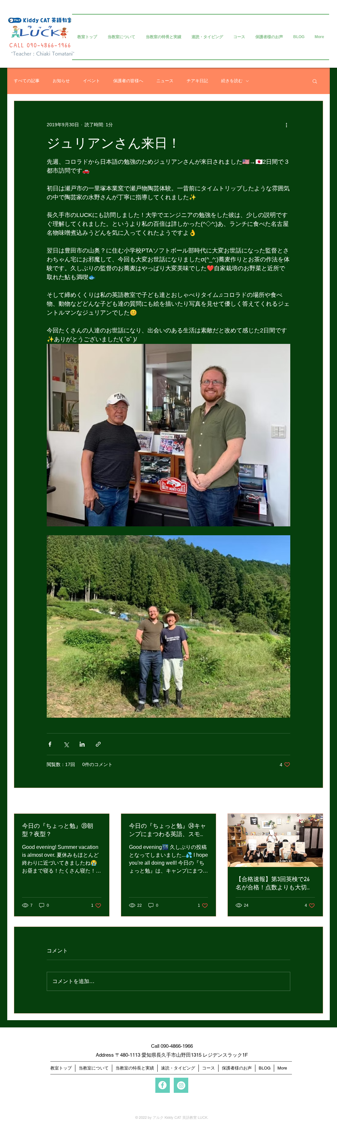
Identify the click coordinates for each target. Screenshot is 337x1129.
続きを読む (232, 80)
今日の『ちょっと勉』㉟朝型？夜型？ (57, 830)
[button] (315, 81)
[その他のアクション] (286, 125)
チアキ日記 (197, 80)
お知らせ (61, 80)
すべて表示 (311, 801)
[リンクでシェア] (98, 744)
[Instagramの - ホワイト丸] (181, 1085)
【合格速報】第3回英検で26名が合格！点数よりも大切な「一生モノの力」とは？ (274, 883)
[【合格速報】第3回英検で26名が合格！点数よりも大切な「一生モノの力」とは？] (275, 840)
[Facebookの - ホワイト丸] (162, 1085)
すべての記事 (26, 80)
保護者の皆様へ (128, 80)
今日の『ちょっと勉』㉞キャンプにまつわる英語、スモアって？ (167, 830)
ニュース (164, 80)
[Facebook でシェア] (50, 744)
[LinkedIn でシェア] (82, 744)
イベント (91, 80)
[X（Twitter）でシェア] (66, 744)
